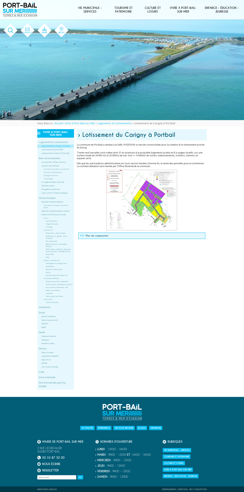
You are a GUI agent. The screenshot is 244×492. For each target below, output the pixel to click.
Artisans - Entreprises (52, 260)
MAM (44, 327)
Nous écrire (51, 464)
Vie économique (47, 198)
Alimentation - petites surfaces (56, 233)
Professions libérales (51, 278)
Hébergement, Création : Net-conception (184, 489)
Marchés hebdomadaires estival (55, 211)
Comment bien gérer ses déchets (56, 169)
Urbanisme (44, 307)
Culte (41, 372)
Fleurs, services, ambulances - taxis (57, 287)
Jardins (48, 272)
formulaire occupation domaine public (56, 206)
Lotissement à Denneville (52, 149)
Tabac (47, 257)
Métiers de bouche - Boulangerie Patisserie (56, 245)
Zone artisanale (47, 377)
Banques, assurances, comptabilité (57, 281)
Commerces (48, 230)
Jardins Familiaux (49, 316)
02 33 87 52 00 (53, 457)
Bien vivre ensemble (49, 158)
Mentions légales (47, 489)
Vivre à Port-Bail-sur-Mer (183, 9)
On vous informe (124, 428)
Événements (104, 428)
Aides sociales (48, 352)
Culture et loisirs (153, 9)
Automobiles (50, 266)
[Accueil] (20, 10)
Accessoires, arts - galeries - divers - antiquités (57, 237)
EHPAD (44, 363)
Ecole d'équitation (51, 221)
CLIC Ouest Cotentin (50, 367)
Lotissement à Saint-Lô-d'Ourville (56, 153)
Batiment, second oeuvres (54, 269)
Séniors (43, 348)
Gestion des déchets (50, 165)
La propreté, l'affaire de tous (54, 162)
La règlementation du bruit (53, 182)
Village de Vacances (52, 224)
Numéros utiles (48, 343)
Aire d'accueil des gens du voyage (52, 384)
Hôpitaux (45, 340)
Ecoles (142, 428)
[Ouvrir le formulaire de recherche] (11, 30)
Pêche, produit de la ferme (54, 296)
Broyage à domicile (51, 176)
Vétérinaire (48, 299)
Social (42, 312)
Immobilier (49, 293)
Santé (42, 332)
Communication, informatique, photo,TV (59, 284)
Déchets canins (48, 185)
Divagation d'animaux (51, 189)
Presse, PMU (50, 254)
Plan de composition (97, 235)
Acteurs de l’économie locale (54, 214)
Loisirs (46, 218)
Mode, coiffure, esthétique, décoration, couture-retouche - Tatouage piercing (58, 250)
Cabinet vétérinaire (52, 303)
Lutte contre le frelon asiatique (55, 193)
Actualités (87, 428)
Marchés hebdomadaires (52, 202)
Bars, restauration (51, 241)
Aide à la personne (50, 320)
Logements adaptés (50, 356)
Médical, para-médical (53, 290)
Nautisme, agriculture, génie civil (56, 275)
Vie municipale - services (90, 9)
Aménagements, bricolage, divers (56, 264)
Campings (49, 227)
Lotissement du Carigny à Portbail (56, 146)
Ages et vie (46, 359)
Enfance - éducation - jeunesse (222, 9)
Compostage (48, 179)
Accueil (59, 123)
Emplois (45, 323)
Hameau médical (49, 336)
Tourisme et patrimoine (123, 9)
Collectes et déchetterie (53, 172)
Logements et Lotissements (114, 123)
